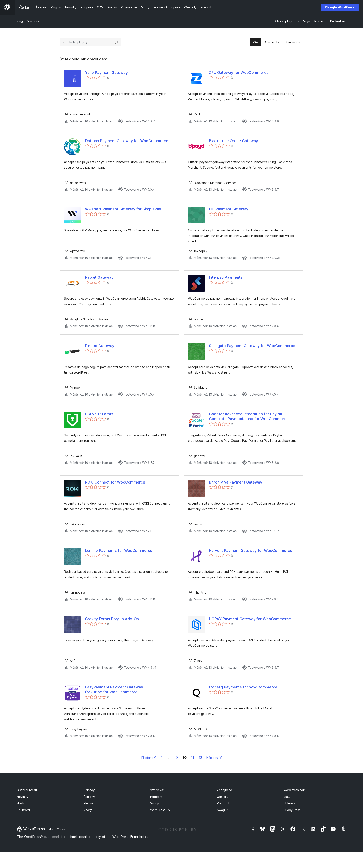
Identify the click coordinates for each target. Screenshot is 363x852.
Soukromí (23, 810)
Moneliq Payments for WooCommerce (243, 687)
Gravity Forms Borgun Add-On (112, 619)
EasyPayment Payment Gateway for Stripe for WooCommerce (114, 689)
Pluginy (89, 803)
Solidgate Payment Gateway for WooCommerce (252, 345)
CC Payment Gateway (228, 209)
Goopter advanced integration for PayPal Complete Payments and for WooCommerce (249, 416)
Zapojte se (224, 790)
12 (200, 757)
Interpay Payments (226, 277)
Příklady (89, 790)
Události (222, 796)
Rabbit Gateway (99, 277)
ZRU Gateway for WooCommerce (239, 72)
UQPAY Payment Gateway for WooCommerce (250, 619)
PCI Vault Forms (99, 414)
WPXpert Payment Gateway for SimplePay (123, 209)
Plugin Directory (28, 21)
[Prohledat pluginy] (116, 42)
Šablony (89, 796)
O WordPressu (27, 790)
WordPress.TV (160, 810)
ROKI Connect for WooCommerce (115, 482)
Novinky (22, 796)
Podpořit (223, 803)
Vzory (88, 810)
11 (192, 757)
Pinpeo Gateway (99, 345)
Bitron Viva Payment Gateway (235, 482)
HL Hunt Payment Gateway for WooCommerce (250, 550)
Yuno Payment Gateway (106, 72)
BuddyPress (292, 810)
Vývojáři (155, 803)
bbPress (289, 803)
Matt (287, 796)
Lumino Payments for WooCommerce (118, 550)
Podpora (156, 796)
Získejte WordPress (340, 7)
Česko (61, 829)
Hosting (22, 803)
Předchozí (148, 757)
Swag (222, 810)
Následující (214, 757)
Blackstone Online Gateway (233, 141)
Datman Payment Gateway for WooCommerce (126, 141)
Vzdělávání (157, 790)
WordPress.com (294, 790)
